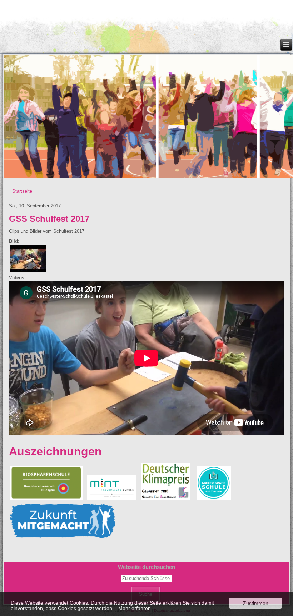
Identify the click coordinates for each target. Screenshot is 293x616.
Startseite (22, 191)
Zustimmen (255, 603)
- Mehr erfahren (133, 608)
